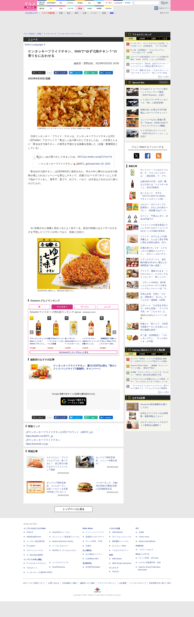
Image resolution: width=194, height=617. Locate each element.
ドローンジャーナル (35, 550)
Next (114, 332)
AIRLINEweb (117, 532)
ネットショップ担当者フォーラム (66, 537)
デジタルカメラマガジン (37, 563)
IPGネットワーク (143, 554)
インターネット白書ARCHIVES (39, 572)
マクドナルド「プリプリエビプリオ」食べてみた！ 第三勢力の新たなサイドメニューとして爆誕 (57, 463)
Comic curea (144, 537)
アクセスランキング (141, 34)
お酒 (84, 13)
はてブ (77, 73)
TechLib (115, 572)
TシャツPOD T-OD (94, 541)
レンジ (107, 307)
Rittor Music (88, 528)
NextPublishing (58, 567)
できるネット (32, 568)
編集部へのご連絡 (87, 583)
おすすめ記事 (138, 398)
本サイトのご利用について (34, 583)
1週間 (153, 39)
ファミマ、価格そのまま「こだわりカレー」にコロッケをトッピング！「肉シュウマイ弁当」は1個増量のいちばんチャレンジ (149, 72)
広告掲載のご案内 (69, 583)
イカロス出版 (114, 528)
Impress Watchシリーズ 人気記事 (148, 350)
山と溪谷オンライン (94, 554)
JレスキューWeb (119, 546)
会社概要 (122, 583)
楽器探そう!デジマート (95, 537)
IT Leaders (31, 546)
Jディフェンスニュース (121, 537)
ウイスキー (62, 307)
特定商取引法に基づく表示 (160, 583)
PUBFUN (139, 546)
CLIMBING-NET (92, 559)
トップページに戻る (73, 509)
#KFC (80, 156)
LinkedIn (108, 73)
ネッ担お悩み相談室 (35, 555)
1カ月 (164, 39)
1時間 (130, 39)
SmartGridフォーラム (61, 532)
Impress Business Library (62, 541)
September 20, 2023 (99, 163)
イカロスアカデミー (120, 550)
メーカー (94, 13)
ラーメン (85, 307)
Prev (32, 332)
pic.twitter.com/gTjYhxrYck (98, 156)
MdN (111, 555)
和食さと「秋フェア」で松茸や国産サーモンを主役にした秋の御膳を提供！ (154, 327)
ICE (137, 528)
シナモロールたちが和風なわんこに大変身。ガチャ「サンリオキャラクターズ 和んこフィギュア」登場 (149, 381)
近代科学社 (87, 563)
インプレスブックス (60, 562)
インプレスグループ (138, 583)
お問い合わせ (53, 583)
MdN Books (117, 559)
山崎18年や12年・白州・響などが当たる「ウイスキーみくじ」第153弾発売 (154, 184)
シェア (62, 73)
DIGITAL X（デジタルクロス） (64, 550)
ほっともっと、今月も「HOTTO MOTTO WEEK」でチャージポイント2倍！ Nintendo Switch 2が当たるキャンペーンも (154, 199)
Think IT (30, 532)
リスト (49, 73)
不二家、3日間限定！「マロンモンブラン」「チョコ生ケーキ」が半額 (154, 338)
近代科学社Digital (93, 567)
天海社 (141, 532)
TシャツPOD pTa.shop (149, 558)
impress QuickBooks (147, 541)
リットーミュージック (95, 532)
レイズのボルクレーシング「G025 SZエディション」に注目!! (154, 133)
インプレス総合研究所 (36, 541)
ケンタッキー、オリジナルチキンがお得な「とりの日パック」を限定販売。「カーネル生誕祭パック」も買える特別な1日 (149, 46)
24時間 (142, 39)
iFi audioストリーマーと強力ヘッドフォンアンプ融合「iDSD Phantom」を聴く (154, 92)
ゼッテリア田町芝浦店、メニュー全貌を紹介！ (106, 460)
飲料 (76, 13)
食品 (68, 13)
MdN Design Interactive (121, 563)
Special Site (138, 82)
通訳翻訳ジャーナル (120, 541)
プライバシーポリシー (107, 583)
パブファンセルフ (146, 550)
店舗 (61, 13)
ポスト (40, 73)
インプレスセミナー (60, 546)
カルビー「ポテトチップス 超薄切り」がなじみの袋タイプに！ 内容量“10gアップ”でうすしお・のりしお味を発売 (154, 210)
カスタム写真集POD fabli (150, 562)
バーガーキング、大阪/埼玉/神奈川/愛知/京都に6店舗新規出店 (107, 485)
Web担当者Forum (34, 537)
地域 (104, 13)
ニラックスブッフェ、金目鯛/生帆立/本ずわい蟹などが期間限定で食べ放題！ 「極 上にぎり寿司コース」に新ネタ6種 (154, 265)
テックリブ (113, 568)
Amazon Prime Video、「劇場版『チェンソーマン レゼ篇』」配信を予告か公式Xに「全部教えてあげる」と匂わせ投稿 (149, 368)
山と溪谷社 (87, 550)
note (93, 73)
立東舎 (88, 546)
